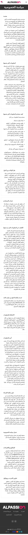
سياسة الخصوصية (18, 514)
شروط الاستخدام (7, 511)
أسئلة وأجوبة (9, 514)
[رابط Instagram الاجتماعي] (15, 521)
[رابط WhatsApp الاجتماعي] (12, 521)
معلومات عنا (16, 511)
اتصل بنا (23, 511)
